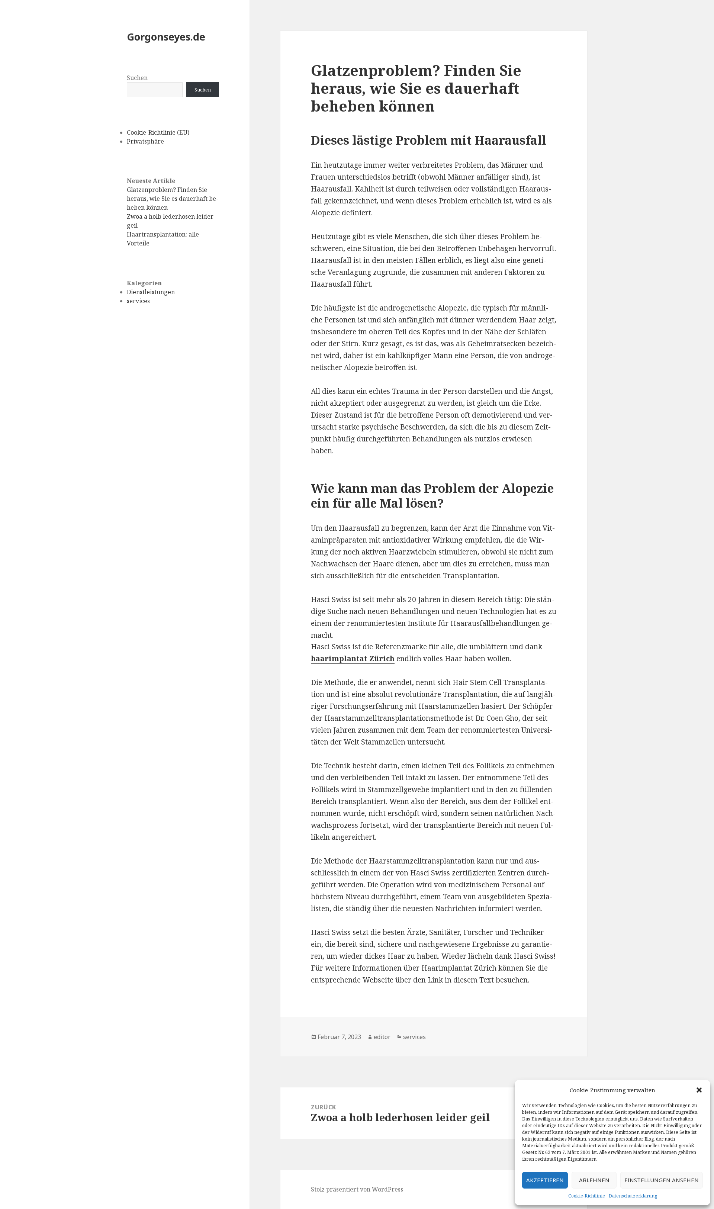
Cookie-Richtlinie (586, 1196)
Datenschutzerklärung (633, 1196)
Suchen (137, 78)
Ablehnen (594, 1180)
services (138, 301)
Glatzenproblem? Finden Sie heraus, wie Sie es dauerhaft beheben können (172, 199)
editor (382, 1037)
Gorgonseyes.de (166, 37)
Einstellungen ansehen (661, 1180)
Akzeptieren (545, 1180)
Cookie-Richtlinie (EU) (158, 132)
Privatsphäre (145, 141)
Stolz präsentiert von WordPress (357, 1189)
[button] (699, 1090)
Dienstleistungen (151, 292)
